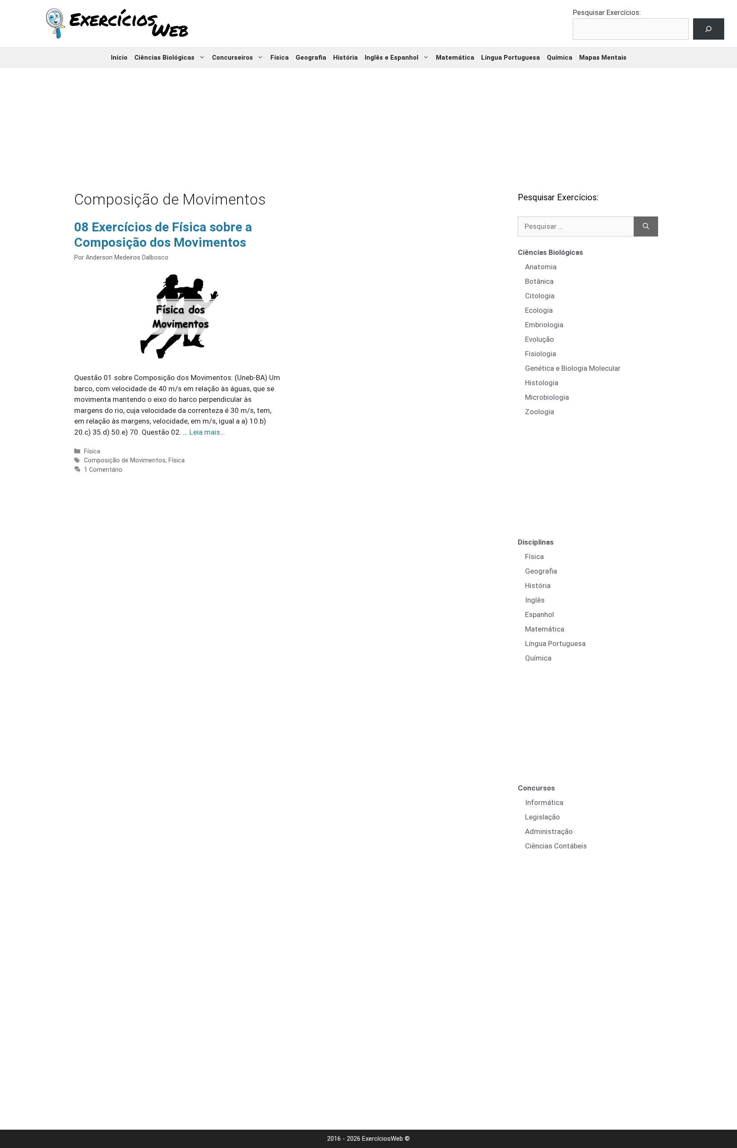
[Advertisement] (368, 123)
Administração (549, 831)
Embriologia (544, 324)
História (345, 57)
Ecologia (539, 310)
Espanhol (539, 614)
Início (119, 57)
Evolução (539, 339)
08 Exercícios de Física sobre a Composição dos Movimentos (163, 234)
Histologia (541, 382)
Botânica (539, 281)
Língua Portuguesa (510, 57)
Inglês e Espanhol (391, 57)
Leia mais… (207, 432)
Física (279, 57)
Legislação (542, 817)
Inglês (535, 600)
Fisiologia (540, 353)
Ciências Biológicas (164, 57)
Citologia (539, 295)
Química (559, 57)
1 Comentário (103, 469)
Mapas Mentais (603, 57)
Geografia (311, 57)
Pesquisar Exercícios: (607, 12)
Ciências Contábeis (556, 846)
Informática (544, 802)
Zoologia (539, 411)
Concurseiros (232, 57)
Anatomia (541, 266)
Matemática (455, 57)
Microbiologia (547, 397)
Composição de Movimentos (124, 460)
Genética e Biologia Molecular (573, 368)
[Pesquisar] (646, 226)
